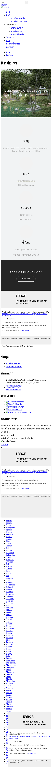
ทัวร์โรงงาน (16, 31)
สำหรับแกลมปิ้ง (18, 18)
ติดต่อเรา (10, 47)
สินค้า (8, 15)
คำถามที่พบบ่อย (13, 44)
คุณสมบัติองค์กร (18, 34)
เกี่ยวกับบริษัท (17, 28)
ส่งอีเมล (4, 445)
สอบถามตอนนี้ (7, 435)
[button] (26, 279)
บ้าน (8, 12)
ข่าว (8, 41)
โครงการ (10, 37)
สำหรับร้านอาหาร (19, 21)
